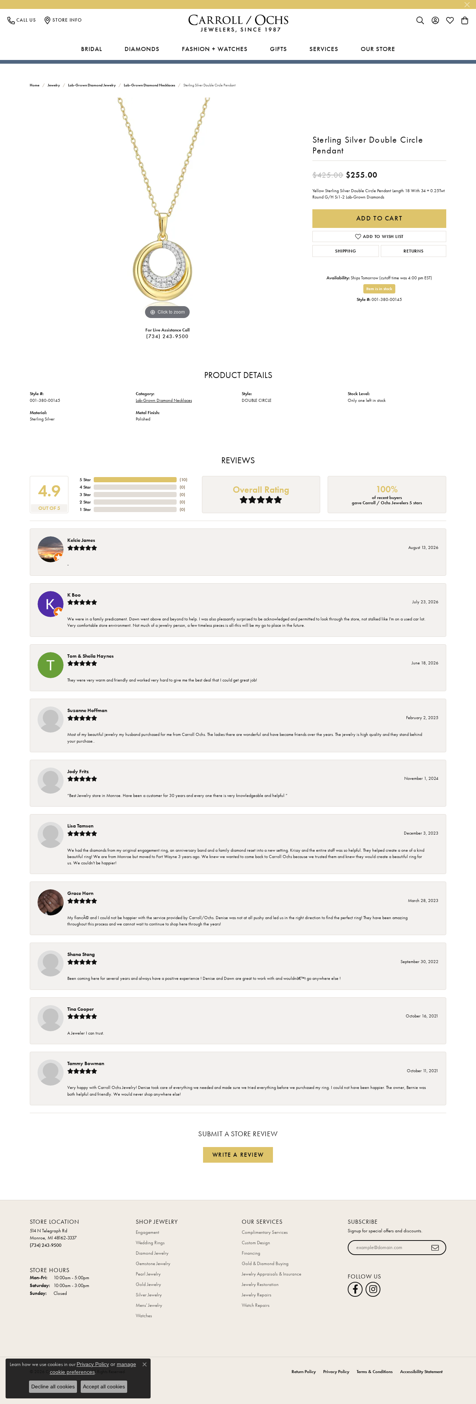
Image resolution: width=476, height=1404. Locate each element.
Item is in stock (379, 288)
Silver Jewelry (149, 1295)
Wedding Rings (150, 1242)
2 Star (85, 502)
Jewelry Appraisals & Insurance (271, 1274)
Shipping (345, 251)
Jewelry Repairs (256, 1295)
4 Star (85, 487)
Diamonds (142, 49)
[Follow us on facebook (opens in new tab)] (355, 1289)
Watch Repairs (256, 1305)
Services (323, 49)
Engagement (147, 1232)
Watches (144, 1315)
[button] (420, 20)
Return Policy (304, 1372)
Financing (251, 1253)
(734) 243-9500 (167, 336)
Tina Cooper (80, 1009)
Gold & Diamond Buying (265, 1263)
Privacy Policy (336, 1372)
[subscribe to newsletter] (435, 1247)
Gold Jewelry (148, 1284)
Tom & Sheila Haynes (90, 655)
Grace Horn (80, 893)
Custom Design (256, 1242)
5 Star (85, 480)
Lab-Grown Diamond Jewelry (92, 85)
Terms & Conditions (375, 1372)
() (183, 480)
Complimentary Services (265, 1232)
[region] (167, 209)
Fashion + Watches (215, 49)
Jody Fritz (78, 771)
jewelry (54, 85)
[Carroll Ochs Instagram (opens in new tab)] (373, 1289)
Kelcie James (81, 540)
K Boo (74, 594)
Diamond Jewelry (152, 1253)
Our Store (378, 49)
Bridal (91, 49)
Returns (413, 251)
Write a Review (238, 1155)
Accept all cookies (104, 1386)
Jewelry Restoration (260, 1284)
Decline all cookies (53, 1386)
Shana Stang (81, 954)
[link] (21, 20)
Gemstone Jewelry (153, 1263)
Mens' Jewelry (149, 1305)
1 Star (85, 509)
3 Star (85, 495)
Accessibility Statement (421, 1372)
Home (34, 85)
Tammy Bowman (85, 1063)
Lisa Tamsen (80, 825)
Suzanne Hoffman (87, 710)
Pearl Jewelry (148, 1274)
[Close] (467, 4)
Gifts (278, 49)
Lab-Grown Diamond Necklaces (149, 85)
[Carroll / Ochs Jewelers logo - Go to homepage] (238, 23)
